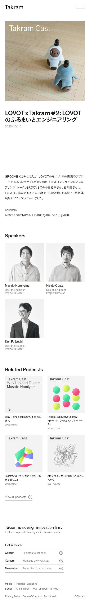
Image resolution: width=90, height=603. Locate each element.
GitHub (54, 588)
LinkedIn (43, 588)
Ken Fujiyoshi (60, 215)
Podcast (20, 584)
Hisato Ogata (41, 215)
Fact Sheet (50, 596)
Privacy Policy (13, 596)
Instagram (24, 588)
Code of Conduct (32, 596)
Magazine (32, 584)
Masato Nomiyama (17, 215)
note (34, 588)
